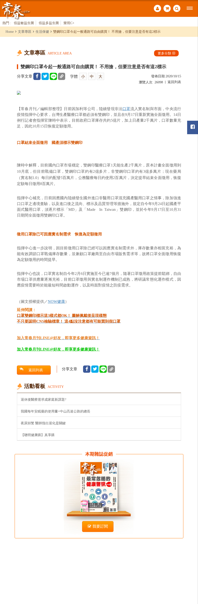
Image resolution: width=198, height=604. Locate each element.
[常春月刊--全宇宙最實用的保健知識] (15, 10)
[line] (53, 76)
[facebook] (37, 76)
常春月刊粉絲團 (192, 127)
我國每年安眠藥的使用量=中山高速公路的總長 (55, 411)
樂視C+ (69, 23)
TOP (188, 574)
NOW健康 (56, 301)
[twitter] (45, 76)
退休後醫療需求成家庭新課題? (43, 399)
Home (10, 31)
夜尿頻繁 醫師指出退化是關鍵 (43, 423)
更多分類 (164, 53)
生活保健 (42, 31)
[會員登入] (157, 9)
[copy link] (61, 76)
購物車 (167, 9)
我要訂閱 (100, 526)
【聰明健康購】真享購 (38, 435)
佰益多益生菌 (49, 23)
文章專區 (24, 31)
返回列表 (174, 82)
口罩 (126, 109)
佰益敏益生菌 (24, 23)
